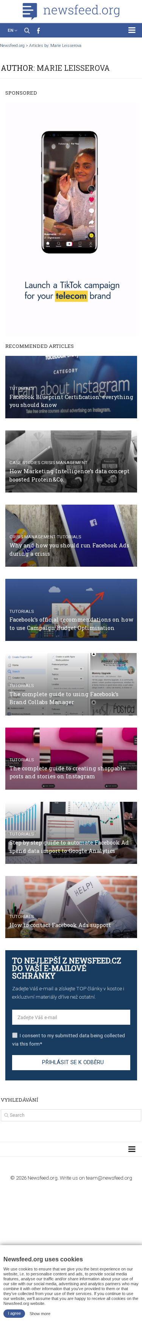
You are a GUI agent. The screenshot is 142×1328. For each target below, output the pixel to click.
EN (10, 30)
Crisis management (64, 462)
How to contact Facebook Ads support (60, 925)
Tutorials (21, 388)
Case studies (24, 462)
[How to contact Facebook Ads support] (71, 907)
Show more (40, 1313)
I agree (14, 1313)
